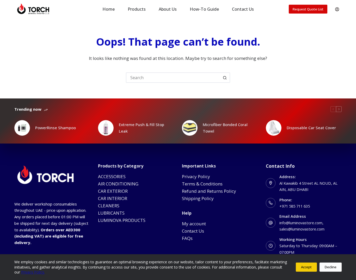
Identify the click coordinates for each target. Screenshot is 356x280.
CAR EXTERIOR (113, 191)
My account (194, 224)
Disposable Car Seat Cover (311, 127)
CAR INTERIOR (112, 198)
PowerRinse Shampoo (55, 127)
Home (108, 9)
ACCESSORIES (112, 176)
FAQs (187, 238)
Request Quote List (308, 9)
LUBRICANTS (111, 213)
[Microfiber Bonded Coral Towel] (190, 128)
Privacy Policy (196, 176)
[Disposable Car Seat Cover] (273, 128)
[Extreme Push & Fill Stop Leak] (106, 128)
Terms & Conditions (202, 184)
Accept (306, 267)
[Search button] (225, 77)
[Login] (337, 9)
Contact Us (243, 9)
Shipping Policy (198, 198)
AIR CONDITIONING (118, 184)
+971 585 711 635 (294, 206)
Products (137, 9)
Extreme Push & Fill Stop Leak (141, 128)
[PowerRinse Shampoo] (22, 128)
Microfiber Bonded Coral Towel (225, 128)
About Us (168, 9)
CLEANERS (108, 206)
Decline (330, 267)
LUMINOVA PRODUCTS (121, 220)
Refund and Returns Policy (209, 191)
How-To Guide (204, 9)
